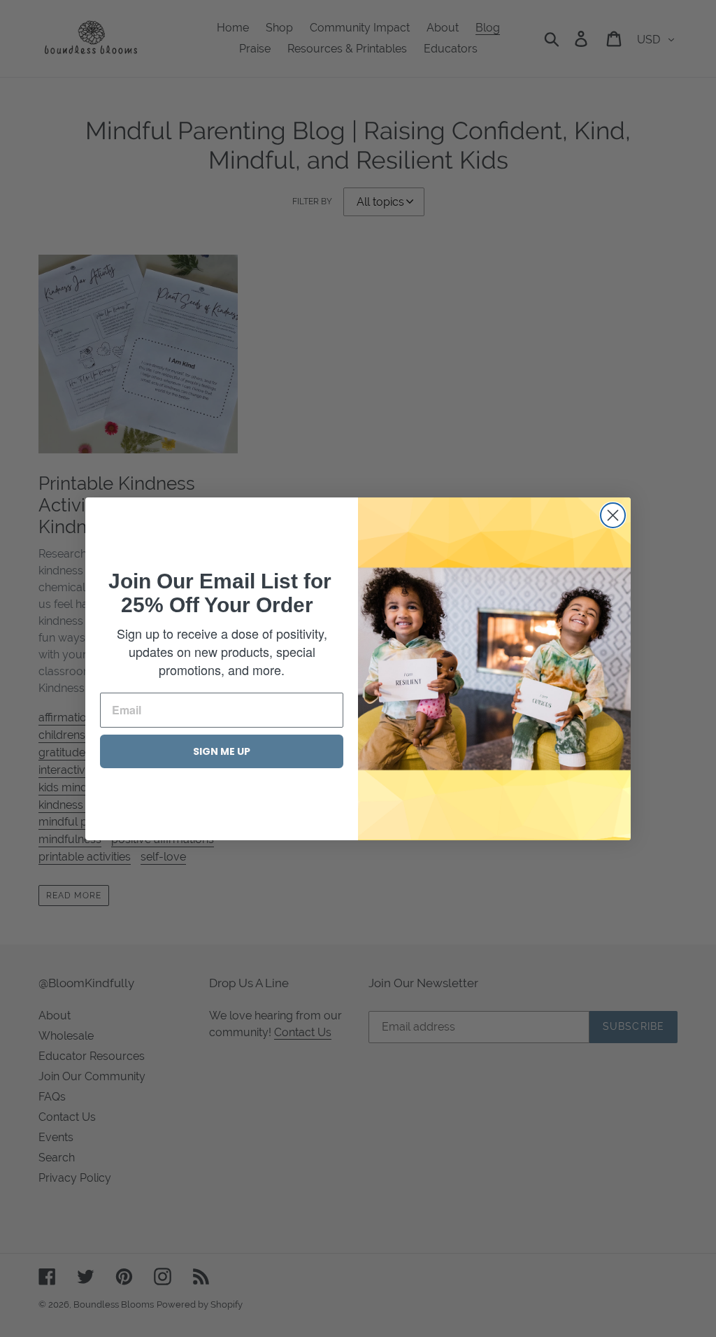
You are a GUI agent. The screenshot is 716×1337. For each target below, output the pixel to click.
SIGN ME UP (221, 751)
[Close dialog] (613, 515)
